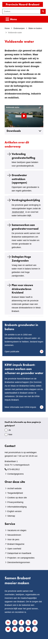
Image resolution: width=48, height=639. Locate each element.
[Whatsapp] (21, 629)
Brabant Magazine (15, 544)
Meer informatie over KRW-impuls (20, 407)
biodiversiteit (18, 212)
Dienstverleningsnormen (18, 562)
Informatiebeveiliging (17, 507)
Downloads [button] (14, 131)
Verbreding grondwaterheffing (23, 155)
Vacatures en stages (16, 530)
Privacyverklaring (15, 502)
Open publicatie (16, 351)
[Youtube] (28, 629)
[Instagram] (15, 622)
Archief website (14, 488)
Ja (9, 430)
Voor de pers (13, 539)
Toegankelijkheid (15, 493)
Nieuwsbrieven (14, 535)
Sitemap (11, 516)
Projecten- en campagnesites (20, 558)
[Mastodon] (15, 629)
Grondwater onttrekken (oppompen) (19, 179)
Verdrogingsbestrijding (26, 200)
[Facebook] (21, 622)
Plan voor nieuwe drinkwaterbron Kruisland (22, 288)
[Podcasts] (35, 629)
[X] (28, 622)
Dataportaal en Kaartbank (19, 553)
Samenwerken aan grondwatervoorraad (25, 226)
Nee (10, 434)
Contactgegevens (15, 474)
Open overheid (14, 548)
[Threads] (35, 622)
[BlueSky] (8, 629)
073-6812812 (13, 469)
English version (14, 511)
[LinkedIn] (8, 622)
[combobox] (21, 11)
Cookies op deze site (17, 497)
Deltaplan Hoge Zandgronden (21, 258)
